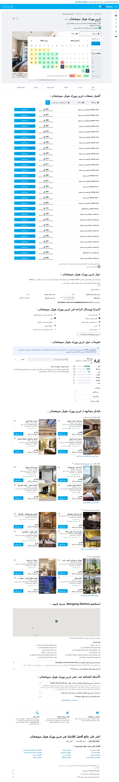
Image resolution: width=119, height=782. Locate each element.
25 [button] (79, 67)
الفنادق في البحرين (95, 755)
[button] (2, 2)
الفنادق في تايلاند (37, 757)
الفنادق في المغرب (95, 750)
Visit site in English (81, 2)
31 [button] (83, 71)
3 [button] (83, 54)
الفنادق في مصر (66, 755)
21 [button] (66, 62)
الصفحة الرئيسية (97, 13)
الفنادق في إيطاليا (66, 757)
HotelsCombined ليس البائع (91, 771)
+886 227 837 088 (95, 25)
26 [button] (75, 67)
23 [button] (87, 67)
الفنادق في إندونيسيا (66, 752)
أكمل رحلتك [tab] (69, 741)
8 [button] (62, 54)
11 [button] (79, 58)
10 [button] (83, 58)
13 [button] (71, 58)
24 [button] (83, 67)
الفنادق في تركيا (96, 752)
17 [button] (83, 62)
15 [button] (62, 58)
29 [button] (62, 67)
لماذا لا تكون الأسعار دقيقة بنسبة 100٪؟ (87, 777)
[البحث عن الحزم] (116, 23)
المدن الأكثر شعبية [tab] (80, 741)
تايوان (90, 13)
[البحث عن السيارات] (116, 19)
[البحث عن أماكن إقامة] (116, 15)
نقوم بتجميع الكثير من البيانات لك (89, 774)
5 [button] (31, 50)
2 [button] (87, 54)
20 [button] (71, 62)
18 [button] (79, 62)
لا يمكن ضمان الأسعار (63, 765)
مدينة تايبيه (81, 13)
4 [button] (79, 54)
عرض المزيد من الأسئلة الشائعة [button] (70, 700)
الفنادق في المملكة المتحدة (93, 757)
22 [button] (62, 62)
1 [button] (62, 50)
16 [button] (87, 62)
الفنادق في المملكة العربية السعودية (32, 750)
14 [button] (66, 58)
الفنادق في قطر (67, 750)
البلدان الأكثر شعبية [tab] (94, 741)
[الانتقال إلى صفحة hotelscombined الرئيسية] (106, 6)
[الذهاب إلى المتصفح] (116, 26)
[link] (87, 456)
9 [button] (87, 58)
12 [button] (75, 58)
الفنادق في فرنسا (37, 755)
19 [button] (75, 62)
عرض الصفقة (62, 434)
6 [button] (70, 54)
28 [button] (66, 67)
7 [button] (66, 54)
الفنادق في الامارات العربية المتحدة (33, 752)
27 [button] (71, 67)
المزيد (98, 285)
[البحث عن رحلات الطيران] (116, 12)
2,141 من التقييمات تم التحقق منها (84, 28)
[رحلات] (116, 31)
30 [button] (87, 71)
